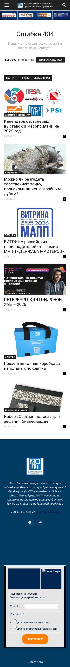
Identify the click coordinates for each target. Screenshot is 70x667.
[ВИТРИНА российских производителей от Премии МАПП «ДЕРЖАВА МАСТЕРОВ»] (35, 222)
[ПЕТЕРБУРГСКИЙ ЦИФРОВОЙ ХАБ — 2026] (35, 279)
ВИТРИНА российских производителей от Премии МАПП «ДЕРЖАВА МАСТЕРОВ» (34, 246)
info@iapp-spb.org (47, 512)
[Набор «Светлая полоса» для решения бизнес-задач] (35, 396)
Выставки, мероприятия (17, 114)
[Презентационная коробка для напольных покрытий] (35, 338)
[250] (44, 15)
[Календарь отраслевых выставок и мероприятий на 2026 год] (35, 101)
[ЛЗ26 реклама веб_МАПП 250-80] (61, 15)
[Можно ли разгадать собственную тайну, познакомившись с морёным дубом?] (35, 159)
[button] (64, 5)
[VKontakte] (40, 522)
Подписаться (35, 638)
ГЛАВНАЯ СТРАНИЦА (50, 60)
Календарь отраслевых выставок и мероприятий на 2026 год (31, 126)
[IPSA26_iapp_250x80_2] (26, 15)
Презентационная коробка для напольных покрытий (34, 366)
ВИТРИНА (10, 235)
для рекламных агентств (32, 622)
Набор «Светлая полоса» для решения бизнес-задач (32, 419)
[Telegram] (30, 522)
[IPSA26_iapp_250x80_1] (9, 15)
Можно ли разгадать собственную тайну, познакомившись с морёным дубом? (32, 186)
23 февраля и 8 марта (16, 410)
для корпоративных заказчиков (37, 628)
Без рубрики (11, 172)
